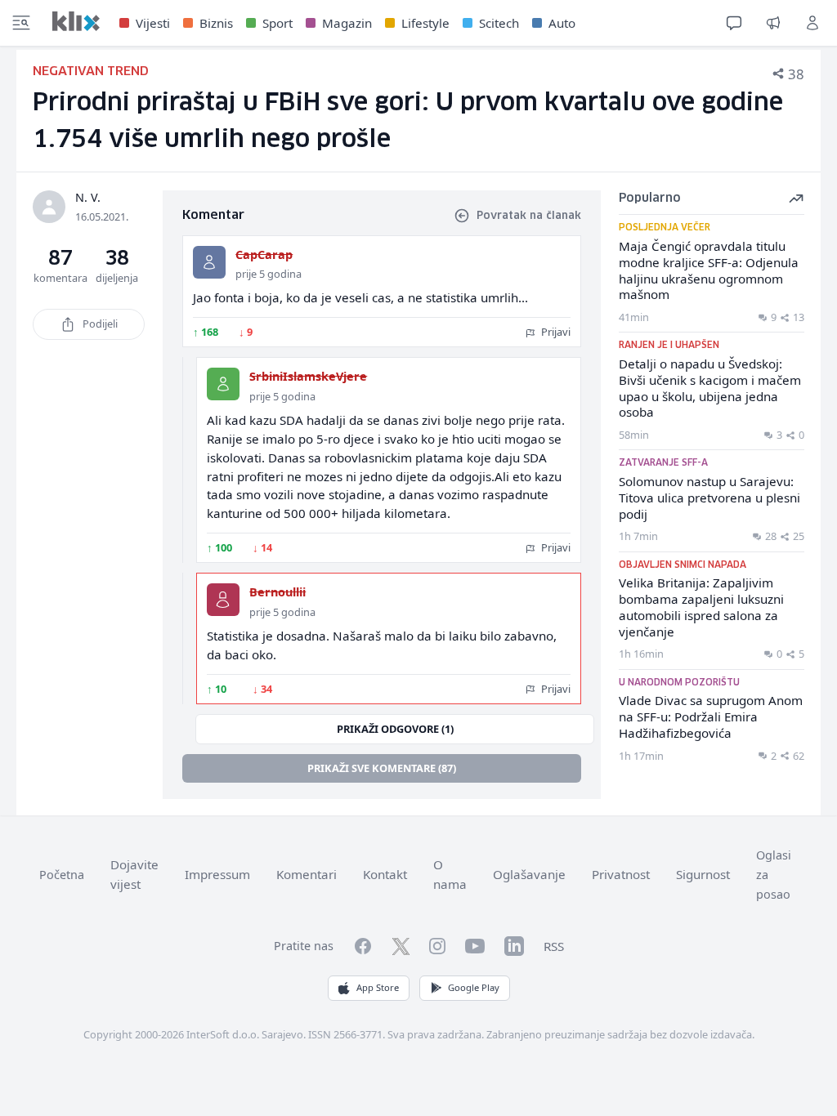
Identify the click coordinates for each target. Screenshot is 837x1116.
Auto (561, 23)
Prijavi (555, 331)
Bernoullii (277, 592)
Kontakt (385, 874)
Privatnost (621, 874)
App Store (377, 987)
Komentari (306, 874)
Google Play (473, 987)
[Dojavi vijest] (773, 23)
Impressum (217, 874)
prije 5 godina (268, 273)
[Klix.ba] (76, 21)
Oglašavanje (529, 874)
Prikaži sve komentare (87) (381, 768)
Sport (277, 23)
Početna (61, 874)
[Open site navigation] (21, 23)
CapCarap (264, 254)
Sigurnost (703, 874)
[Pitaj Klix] (734, 23)
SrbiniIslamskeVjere (308, 376)
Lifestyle (425, 23)
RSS (554, 946)
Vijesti (153, 23)
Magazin (347, 23)
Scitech (499, 23)
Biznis (216, 23)
